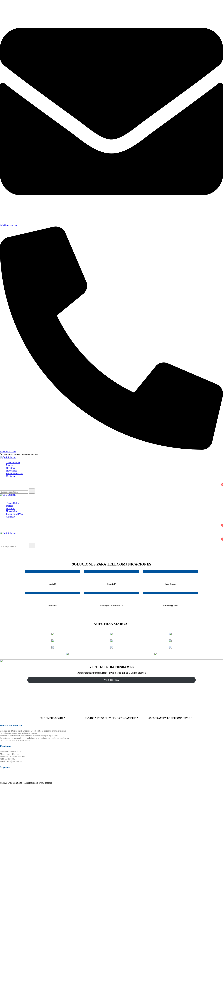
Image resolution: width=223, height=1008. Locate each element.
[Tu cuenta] (2, 483)
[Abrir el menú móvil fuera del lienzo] (1, 530)
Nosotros (10, 468)
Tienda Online (13, 462)
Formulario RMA (14, 473)
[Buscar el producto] (32, 491)
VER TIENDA (111, 680)
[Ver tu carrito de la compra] (2, 487)
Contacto (10, 476)
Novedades (11, 470)
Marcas (9, 465)
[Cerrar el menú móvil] (1, 498)
